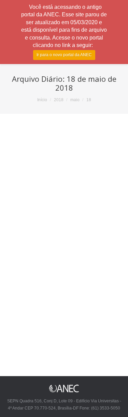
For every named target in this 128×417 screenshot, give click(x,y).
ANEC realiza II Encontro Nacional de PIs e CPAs (62, 228)
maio (75, 99)
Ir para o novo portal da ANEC (64, 54)
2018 (58, 99)
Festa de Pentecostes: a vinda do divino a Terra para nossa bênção (58, 344)
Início (42, 99)
